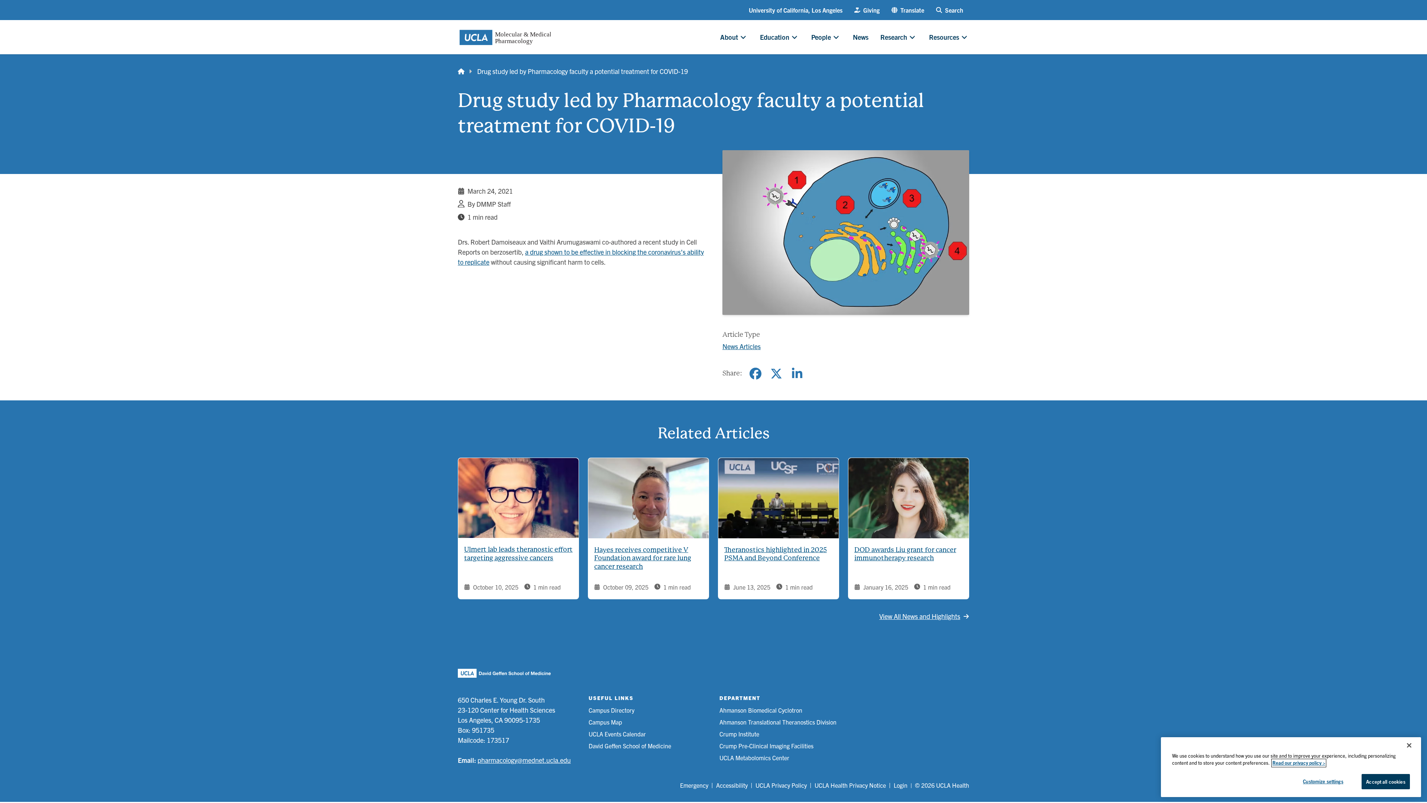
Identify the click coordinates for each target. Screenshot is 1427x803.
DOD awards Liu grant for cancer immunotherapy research (905, 554)
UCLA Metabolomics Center (754, 757)
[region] (1291, 767)
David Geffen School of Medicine (630, 745)
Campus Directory (611, 710)
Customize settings (1323, 781)
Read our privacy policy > (1298, 763)
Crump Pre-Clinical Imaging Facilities (766, 745)
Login (900, 785)
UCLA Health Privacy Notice (850, 785)
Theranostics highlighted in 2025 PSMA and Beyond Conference (775, 554)
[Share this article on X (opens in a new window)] (776, 373)
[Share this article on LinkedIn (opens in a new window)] (797, 373)
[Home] (461, 71)
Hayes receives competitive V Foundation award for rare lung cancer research (642, 558)
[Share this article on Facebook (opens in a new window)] (755, 373)
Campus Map (605, 722)
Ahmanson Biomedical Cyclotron (760, 710)
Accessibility (732, 785)
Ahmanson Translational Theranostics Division (778, 722)
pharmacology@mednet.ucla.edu (524, 760)
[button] (908, 10)
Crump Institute (739, 734)
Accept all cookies (1385, 781)
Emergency (694, 785)
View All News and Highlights (919, 616)
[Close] (1409, 745)
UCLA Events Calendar (617, 734)
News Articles (741, 346)
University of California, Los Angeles (795, 10)
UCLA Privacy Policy (781, 785)
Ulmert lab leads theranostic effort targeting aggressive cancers (518, 553)
